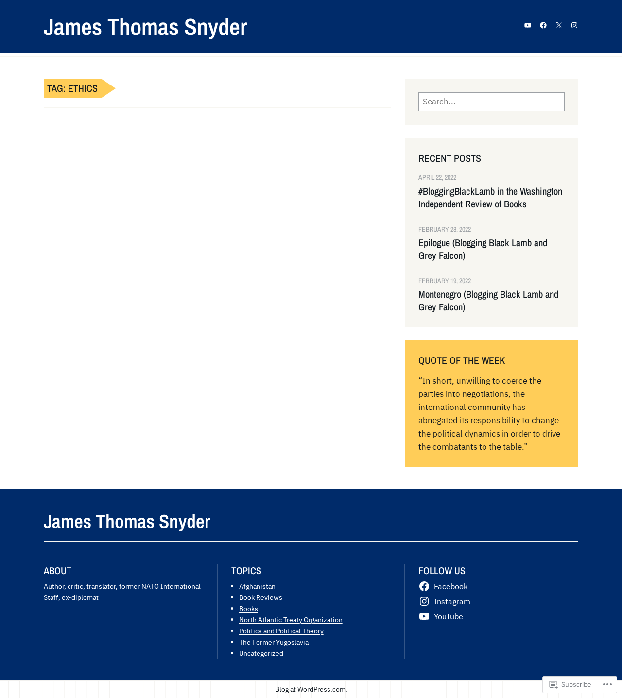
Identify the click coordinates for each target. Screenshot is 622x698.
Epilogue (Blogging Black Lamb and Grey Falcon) (482, 249)
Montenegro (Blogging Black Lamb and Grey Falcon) (488, 300)
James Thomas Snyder (145, 26)
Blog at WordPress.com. (311, 689)
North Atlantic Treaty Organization (291, 619)
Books (248, 608)
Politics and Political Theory (281, 630)
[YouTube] (528, 25)
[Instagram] (574, 25)
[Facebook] (543, 25)
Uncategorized (261, 653)
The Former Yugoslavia (274, 642)
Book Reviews (260, 597)
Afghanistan (257, 586)
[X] (559, 25)
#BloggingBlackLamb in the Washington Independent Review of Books (490, 197)
